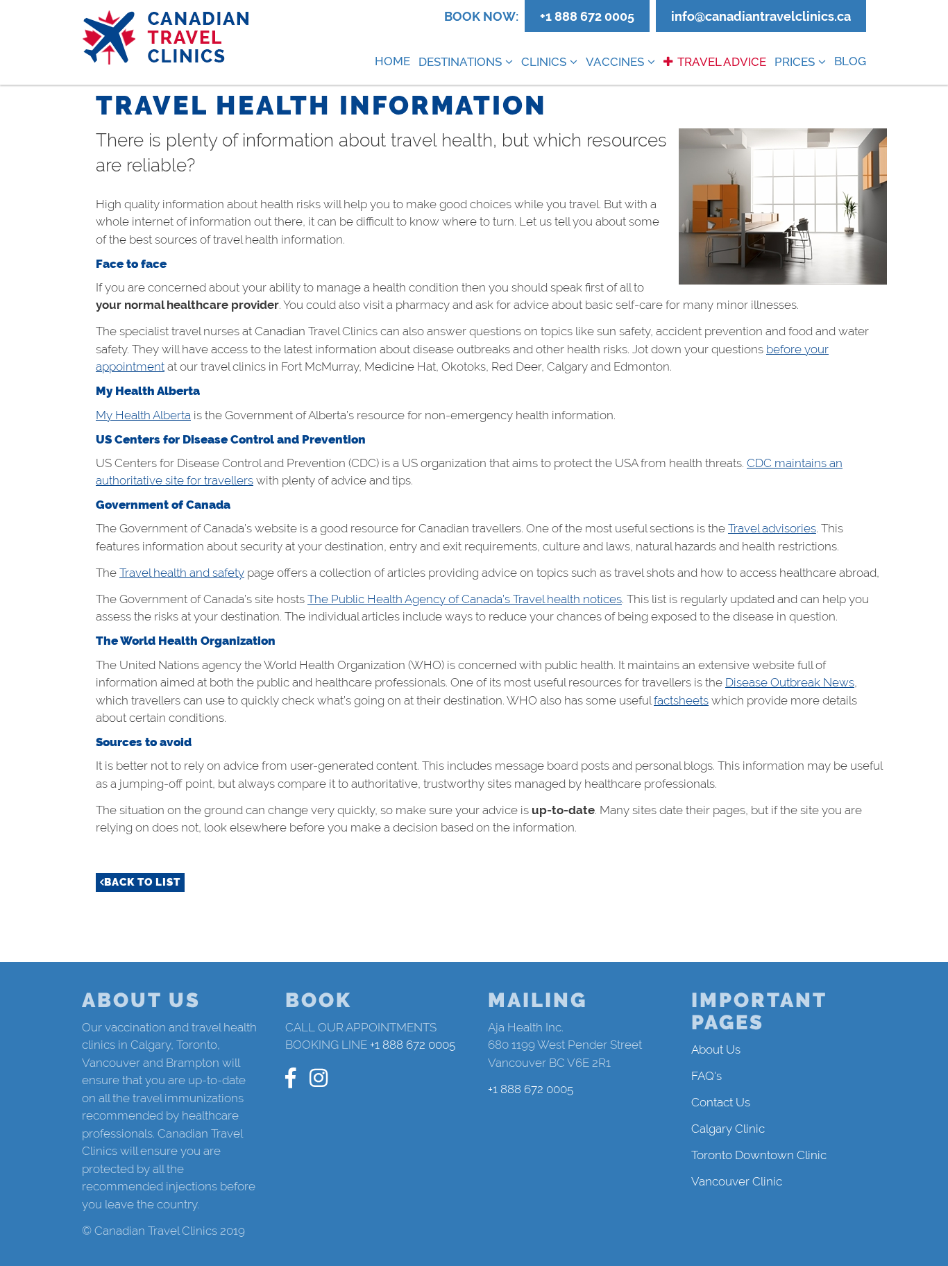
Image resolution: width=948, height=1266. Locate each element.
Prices (795, 62)
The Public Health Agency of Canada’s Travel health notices (464, 599)
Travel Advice (721, 62)
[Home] (166, 37)
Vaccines (615, 62)
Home (392, 61)
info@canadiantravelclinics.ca (761, 16)
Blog (850, 61)
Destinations (460, 62)
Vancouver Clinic (736, 1181)
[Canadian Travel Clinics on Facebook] (290, 1078)
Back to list (142, 882)
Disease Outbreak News (789, 682)
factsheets (681, 700)
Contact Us (720, 1102)
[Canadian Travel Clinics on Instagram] (319, 1078)
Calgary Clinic (728, 1129)
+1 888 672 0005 (587, 16)
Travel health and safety (181, 573)
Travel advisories (772, 528)
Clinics (543, 62)
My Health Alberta (143, 415)
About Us (715, 1049)
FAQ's (706, 1076)
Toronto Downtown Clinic (759, 1155)
